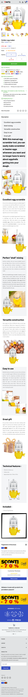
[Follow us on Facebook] (2, 678)
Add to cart (14, 63)
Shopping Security (7, 98)
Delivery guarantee (7, 76)
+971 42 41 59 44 (17, 692)
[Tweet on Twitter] (23, 111)
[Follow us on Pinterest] (5, 678)
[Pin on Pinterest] (20, 111)
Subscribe (5, 668)
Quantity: (3, 54)
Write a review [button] (14, 578)
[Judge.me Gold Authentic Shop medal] (14, 614)
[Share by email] (26, 111)
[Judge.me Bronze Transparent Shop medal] (20, 614)
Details (13, 95)
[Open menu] (2, 2)
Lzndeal (6, 42)
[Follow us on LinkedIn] (10, 678)
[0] (25, 2)
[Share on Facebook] (18, 111)
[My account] (22, 2)
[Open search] (20, 2)
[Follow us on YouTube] (7, 678)
